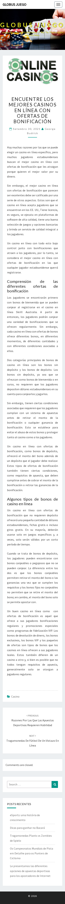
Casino (15, 696)
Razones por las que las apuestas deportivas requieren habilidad (32, 720)
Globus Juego (14, 4)
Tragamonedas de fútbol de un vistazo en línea (32, 740)
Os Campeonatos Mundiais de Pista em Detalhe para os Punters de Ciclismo (31, 853)
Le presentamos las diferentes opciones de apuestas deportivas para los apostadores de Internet (30, 870)
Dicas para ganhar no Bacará (27, 828)
